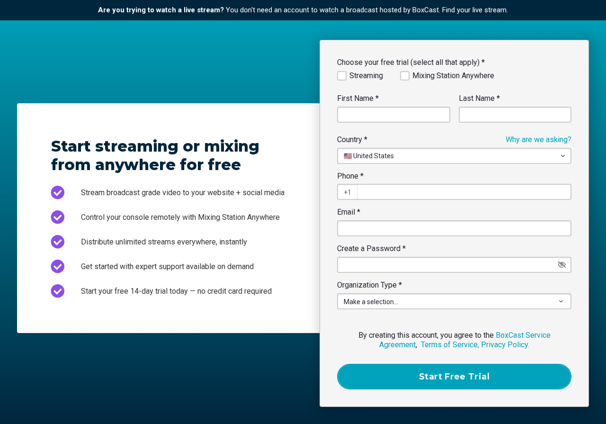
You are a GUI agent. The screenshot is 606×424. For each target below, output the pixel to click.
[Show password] (562, 265)
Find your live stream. (475, 10)
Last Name (479, 98)
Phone (350, 175)
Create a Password (371, 248)
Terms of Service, (450, 344)
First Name (358, 98)
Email (348, 212)
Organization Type (369, 284)
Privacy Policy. (505, 344)
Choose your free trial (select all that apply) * (411, 62)
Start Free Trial (454, 376)
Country (352, 139)
